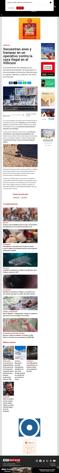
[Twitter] (51, 461)
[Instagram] (37, 461)
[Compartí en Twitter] (15, 83)
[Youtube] (54, 461)
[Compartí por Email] (20, 83)
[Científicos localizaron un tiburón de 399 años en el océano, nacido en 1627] (20, 260)
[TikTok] (44, 461)
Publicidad (53, 465)
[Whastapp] (47, 461)
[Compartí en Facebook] (11, 83)
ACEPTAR (20, 8)
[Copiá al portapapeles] (29, 83)
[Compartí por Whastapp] (25, 83)
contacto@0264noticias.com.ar (13, 465)
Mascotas (6, 115)
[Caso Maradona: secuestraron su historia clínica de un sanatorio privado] (32, 353)
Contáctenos (52, 463)
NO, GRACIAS (11, 8)
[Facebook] (40, 461)
